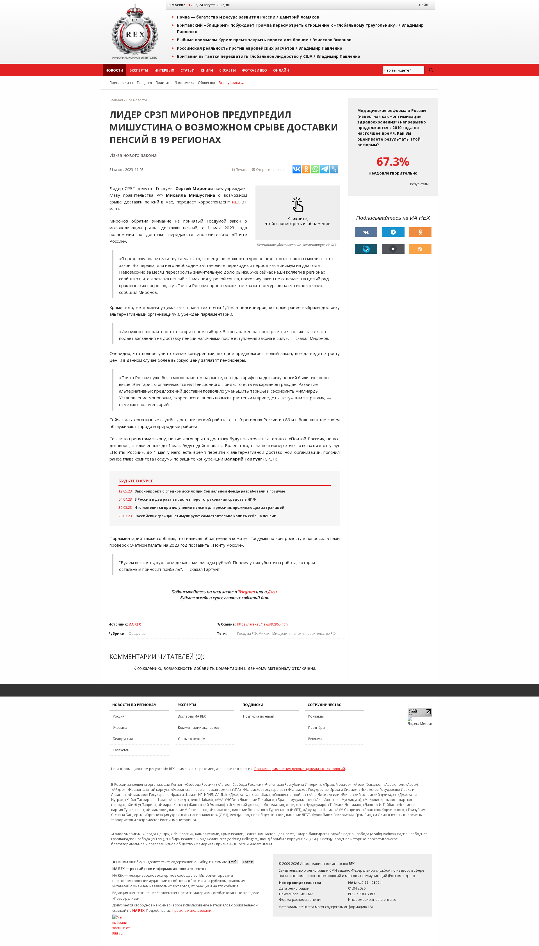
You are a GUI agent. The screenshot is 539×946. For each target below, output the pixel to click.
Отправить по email (271, 169)
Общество (206, 82)
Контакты (316, 716)
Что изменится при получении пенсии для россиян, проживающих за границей (209, 507)
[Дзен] (393, 249)
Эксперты (138, 70)
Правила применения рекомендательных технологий (299, 768)
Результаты (419, 184)
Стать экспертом (191, 738)
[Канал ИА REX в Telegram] (393, 232)
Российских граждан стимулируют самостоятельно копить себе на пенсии (205, 516)
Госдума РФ (247, 633)
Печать (241, 169)
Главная (116, 100)
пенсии (297, 633)
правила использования (192, 910)
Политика (164, 82)
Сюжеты (227, 70)
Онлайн (281, 70)
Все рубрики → (231, 82)
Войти (424, 5)
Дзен (272, 591)
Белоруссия (123, 738)
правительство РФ (320, 633)
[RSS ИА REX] (420, 249)
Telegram (144, 82)
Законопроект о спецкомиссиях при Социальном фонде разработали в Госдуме (209, 491)
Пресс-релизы (121, 82)
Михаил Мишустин (274, 633)
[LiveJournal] (366, 249)
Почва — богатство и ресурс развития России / (248, 17)
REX (236, 202)
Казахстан (121, 750)
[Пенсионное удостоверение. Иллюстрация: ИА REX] (298, 212)
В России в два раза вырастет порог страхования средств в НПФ (195, 499)
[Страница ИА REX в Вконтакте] (366, 232)
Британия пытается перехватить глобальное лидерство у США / (268, 56)
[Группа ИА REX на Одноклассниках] (420, 232)
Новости (114, 70)
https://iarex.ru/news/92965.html (263, 624)
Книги (207, 70)
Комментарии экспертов (198, 727)
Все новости (136, 100)
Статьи (188, 70)
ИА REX (135, 624)
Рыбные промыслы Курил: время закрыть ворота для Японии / (264, 39)
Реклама (315, 738)
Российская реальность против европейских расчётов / (259, 48)
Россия (119, 716)
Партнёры (316, 727)
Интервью (164, 70)
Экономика (184, 82)
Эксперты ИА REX (192, 716)
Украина (120, 727)
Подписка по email (258, 716)
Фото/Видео (254, 70)
